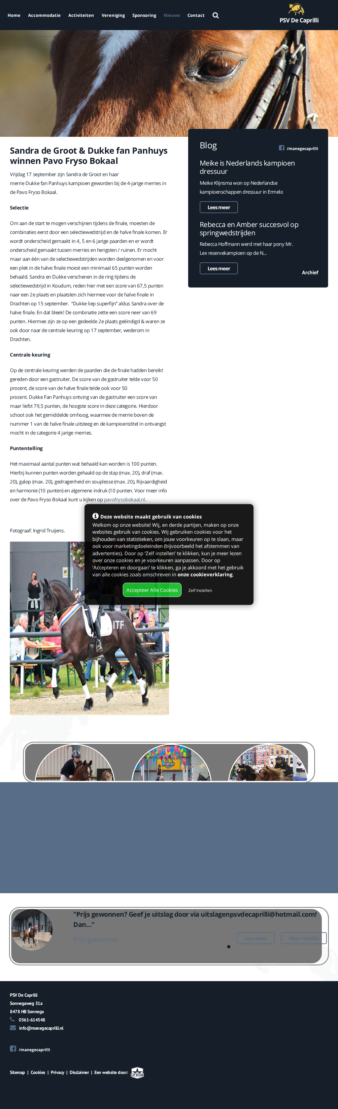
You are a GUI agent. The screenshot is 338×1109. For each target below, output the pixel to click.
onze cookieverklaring (205, 574)
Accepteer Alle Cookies (152, 589)
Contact (196, 15)
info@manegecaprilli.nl (41, 1028)
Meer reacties (304, 938)
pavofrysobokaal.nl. (125, 499)
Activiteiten (81, 15)
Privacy (57, 1072)
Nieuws (172, 15)
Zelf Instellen (200, 590)
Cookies (38, 1072)
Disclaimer (79, 1072)
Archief (310, 272)
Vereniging (113, 15)
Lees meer (219, 207)
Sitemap (17, 1072)
